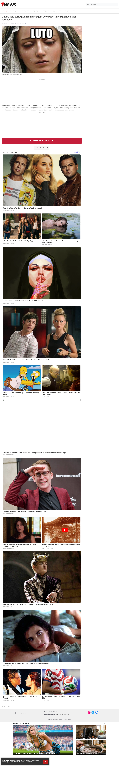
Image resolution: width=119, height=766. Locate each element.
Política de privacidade (21, 713)
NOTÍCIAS (4, 11)
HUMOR (67, 11)
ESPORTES (35, 11)
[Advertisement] (42, 91)
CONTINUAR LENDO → (41, 140)
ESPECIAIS (75, 11)
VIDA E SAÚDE (25, 11)
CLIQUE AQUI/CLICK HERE (62, 714)
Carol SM (24, 23)
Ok (45, 762)
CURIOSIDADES (57, 11)
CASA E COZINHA (45, 11)
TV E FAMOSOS (14, 11)
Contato (13, 713)
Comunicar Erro (40, 147)
